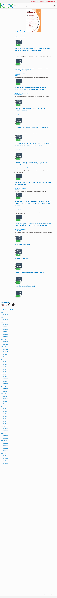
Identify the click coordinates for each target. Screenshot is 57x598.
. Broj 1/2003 (4, 314)
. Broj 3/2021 (4, 431)
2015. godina (3, 386)
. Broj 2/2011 (4, 363)
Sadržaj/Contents (19, 37)
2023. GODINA (4, 440)
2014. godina (3, 379)
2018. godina (3, 406)
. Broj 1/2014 (4, 381)
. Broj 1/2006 (4, 329)
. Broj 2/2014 (4, 383)
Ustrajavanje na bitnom (21, 258)
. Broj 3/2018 (4, 411)
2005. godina (3, 322)
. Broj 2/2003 (4, 316)
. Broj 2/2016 (4, 396)
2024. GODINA (4, 446)
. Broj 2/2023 (4, 445)
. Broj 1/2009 (4, 348)
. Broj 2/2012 (4, 369)
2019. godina (3, 413)
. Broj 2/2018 (4, 410)
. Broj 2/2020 (4, 423)
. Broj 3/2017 (4, 405)
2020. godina (3, 420)
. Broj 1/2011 (4, 361)
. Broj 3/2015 (4, 391)
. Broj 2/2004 (4, 321)
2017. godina (3, 400)
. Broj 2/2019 (4, 416)
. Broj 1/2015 (4, 388)
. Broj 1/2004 (4, 319)
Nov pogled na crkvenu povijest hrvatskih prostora (29, 272)
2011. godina (3, 359)
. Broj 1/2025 (4, 455)
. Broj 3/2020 (4, 425)
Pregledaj (19, 42)
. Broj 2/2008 (4, 342)
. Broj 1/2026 (4, 462)
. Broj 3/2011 (4, 364)
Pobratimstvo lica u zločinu (22, 244)
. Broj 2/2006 (4, 331)
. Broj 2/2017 (4, 403)
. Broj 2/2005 (4, 326)
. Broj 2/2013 (4, 376)
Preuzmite (19, 40)
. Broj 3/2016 (4, 398)
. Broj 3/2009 (4, 351)
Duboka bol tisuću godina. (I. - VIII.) (24, 286)
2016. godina (3, 393)
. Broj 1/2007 (4, 334)
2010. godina (3, 353)
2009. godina (3, 346)
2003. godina (3, 312)
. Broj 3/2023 (4, 441)
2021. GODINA (4, 426)
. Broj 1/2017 (4, 401)
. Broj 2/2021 (4, 430)
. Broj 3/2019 (4, 418)
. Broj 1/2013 (4, 374)
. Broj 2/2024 (4, 450)
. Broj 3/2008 (4, 344)
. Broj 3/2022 (4, 438)
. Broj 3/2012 (4, 371)
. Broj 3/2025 (4, 458)
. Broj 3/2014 (4, 384)
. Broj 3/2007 (4, 337)
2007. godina (3, 332)
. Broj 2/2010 (4, 356)
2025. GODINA (4, 453)
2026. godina (3, 460)
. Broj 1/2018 (4, 408)
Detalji (18, 44)
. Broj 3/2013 (4, 378)
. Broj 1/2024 (4, 448)
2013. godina (3, 373)
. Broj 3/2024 (4, 452)
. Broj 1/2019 (4, 415)
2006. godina (3, 327)
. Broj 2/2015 (4, 389)
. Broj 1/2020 (4, 421)
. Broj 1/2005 (4, 324)
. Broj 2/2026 (4, 463)
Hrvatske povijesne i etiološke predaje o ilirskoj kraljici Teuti (31, 127)
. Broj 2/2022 (4, 436)
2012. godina (3, 366)
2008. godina (3, 339)
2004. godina (3, 317)
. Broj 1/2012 (4, 368)
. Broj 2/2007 (4, 336)
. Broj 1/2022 (4, 435)
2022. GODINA (4, 433)
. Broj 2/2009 (4, 349)
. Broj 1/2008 (4, 341)
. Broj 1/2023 (4, 443)
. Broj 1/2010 (4, 354)
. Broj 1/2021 (4, 428)
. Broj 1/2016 (4, 394)
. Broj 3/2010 (4, 358)
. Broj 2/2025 (4, 457)
